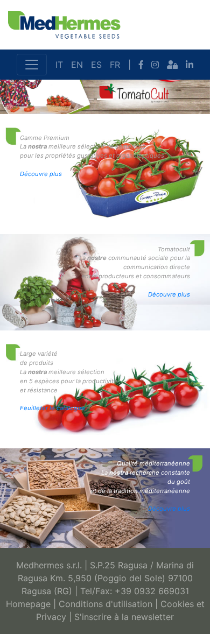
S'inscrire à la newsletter (124, 616)
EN (77, 64)
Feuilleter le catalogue (52, 408)
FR (115, 64)
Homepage (28, 603)
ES (96, 64)
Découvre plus (41, 174)
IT (59, 64)
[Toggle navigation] (32, 64)
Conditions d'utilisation (105, 603)
